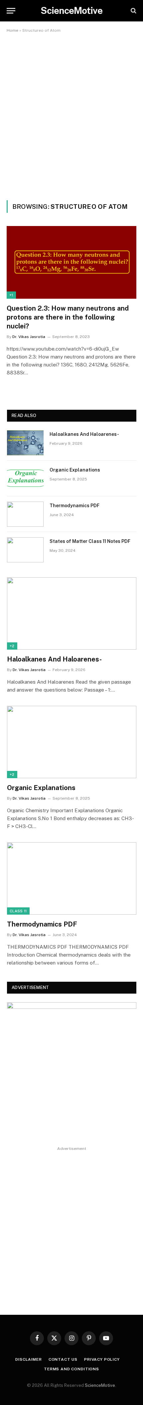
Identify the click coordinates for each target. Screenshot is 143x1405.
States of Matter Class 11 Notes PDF (90, 541)
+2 (12, 646)
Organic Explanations (75, 470)
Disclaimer (28, 1359)
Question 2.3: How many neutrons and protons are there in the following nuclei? (68, 317)
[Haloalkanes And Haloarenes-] (25, 442)
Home (12, 30)
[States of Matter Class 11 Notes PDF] (25, 549)
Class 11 (18, 911)
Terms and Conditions (71, 1369)
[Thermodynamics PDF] (25, 514)
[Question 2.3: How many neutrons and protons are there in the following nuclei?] (71, 262)
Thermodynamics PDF (74, 505)
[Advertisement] (71, 115)
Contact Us (63, 1359)
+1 (11, 295)
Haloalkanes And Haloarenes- (84, 434)
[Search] (132, 10)
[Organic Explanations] (25, 478)
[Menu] (11, 10)
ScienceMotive (100, 1385)
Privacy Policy (102, 1359)
